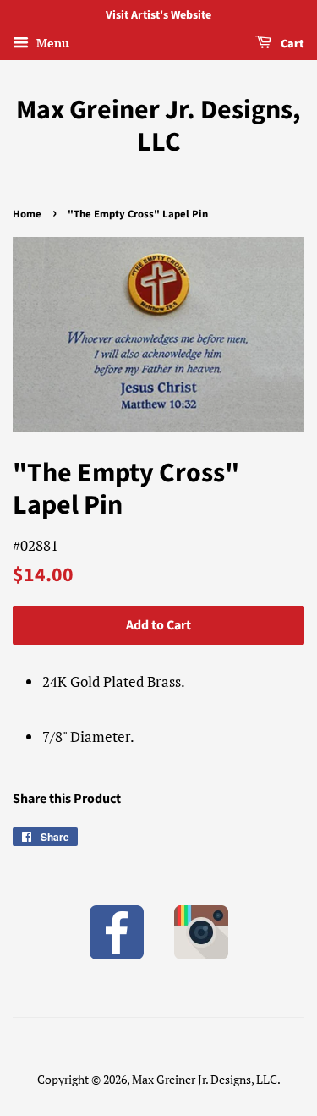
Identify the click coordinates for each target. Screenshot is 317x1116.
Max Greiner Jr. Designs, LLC (158, 126)
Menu (51, 43)
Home (27, 214)
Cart (291, 44)
